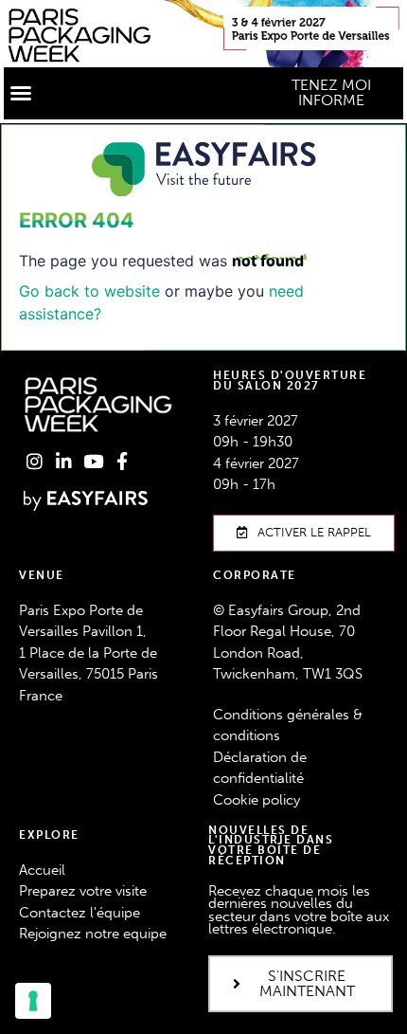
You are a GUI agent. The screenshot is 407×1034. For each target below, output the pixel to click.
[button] (21, 93)
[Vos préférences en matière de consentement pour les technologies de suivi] (33, 1001)
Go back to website (89, 290)
